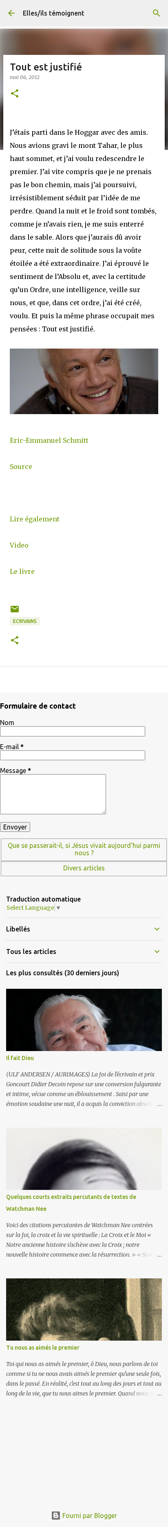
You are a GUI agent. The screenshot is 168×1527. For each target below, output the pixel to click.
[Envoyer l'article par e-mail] (15, 612)
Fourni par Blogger (89, 1515)
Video (19, 545)
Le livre (22, 571)
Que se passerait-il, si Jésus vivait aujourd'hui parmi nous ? (84, 849)
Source (21, 466)
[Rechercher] (156, 13)
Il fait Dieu (20, 1058)
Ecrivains (25, 621)
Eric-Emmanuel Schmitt (49, 440)
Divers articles (84, 868)
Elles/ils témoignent (53, 13)
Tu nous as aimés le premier (43, 1347)
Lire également (35, 519)
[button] (15, 94)
